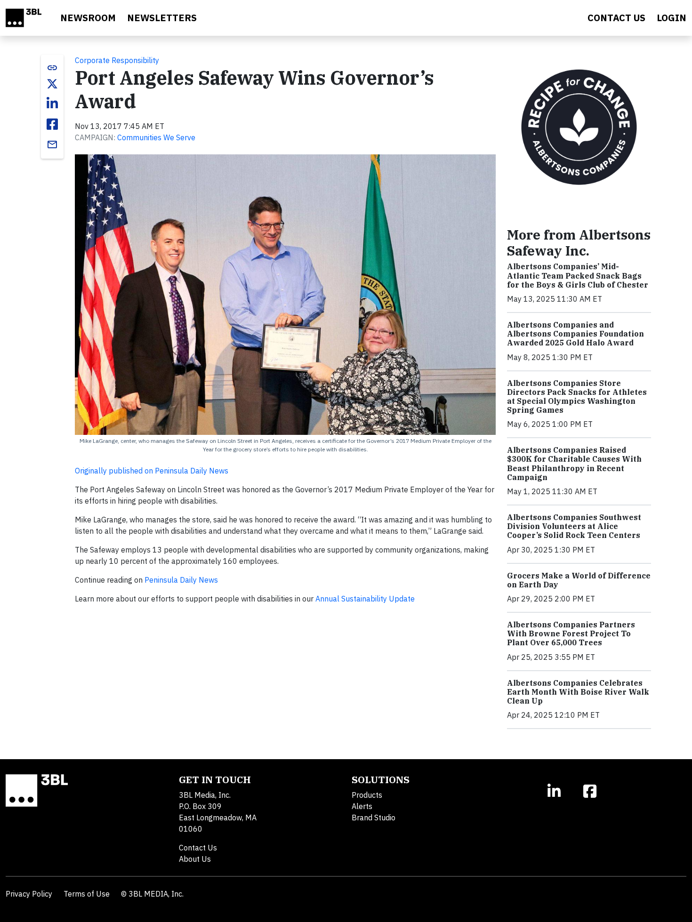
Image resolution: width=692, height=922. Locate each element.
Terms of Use (87, 893)
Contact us (616, 17)
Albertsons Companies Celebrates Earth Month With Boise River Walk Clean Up (578, 692)
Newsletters (162, 17)
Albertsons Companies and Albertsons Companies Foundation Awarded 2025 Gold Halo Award (575, 333)
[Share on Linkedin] (52, 103)
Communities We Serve (156, 137)
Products (367, 795)
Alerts (362, 806)
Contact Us (198, 847)
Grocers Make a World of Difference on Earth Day (579, 580)
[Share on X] (52, 83)
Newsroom (88, 17)
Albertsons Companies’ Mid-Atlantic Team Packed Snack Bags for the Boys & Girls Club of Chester (577, 275)
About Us (195, 859)
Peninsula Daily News (181, 580)
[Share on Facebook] (52, 124)
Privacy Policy (29, 893)
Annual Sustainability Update (365, 598)
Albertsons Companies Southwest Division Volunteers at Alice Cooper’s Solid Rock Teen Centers (574, 526)
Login (671, 17)
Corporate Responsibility (117, 60)
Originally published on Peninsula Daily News (151, 470)
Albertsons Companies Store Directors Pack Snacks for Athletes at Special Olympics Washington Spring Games (577, 396)
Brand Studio (373, 817)
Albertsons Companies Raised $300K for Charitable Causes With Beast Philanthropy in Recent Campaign (574, 463)
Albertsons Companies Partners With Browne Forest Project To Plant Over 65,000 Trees (571, 633)
